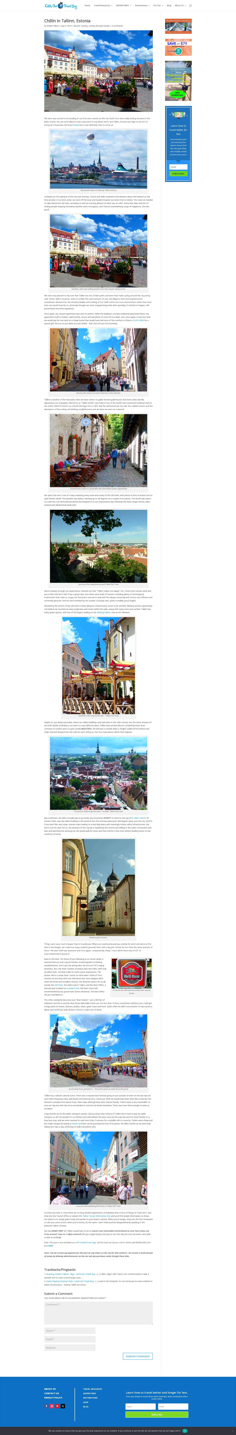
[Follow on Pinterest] (57, 1406)
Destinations (141, 6)
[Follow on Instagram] (52, 1406)
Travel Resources (102, 6)
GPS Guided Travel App (86, 1242)
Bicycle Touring (81, 25)
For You (157, 6)
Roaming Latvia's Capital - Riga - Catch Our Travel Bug (70, 1274)
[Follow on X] (63, 1406)
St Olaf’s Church (139, 818)
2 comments (117, 25)
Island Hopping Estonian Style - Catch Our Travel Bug (70, 1281)
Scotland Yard (73, 988)
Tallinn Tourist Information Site (96, 1216)
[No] (232, 1431)
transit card (77, 1123)
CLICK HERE (138, 320)
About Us (179, 6)
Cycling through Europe (99, 25)
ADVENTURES (122, 6)
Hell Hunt (58, 985)
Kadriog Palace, (104, 612)
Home (87, 6)
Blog (169, 6)
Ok (185, 1431)
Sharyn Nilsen (53, 25)
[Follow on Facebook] (46, 1406)
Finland (76, 125)
